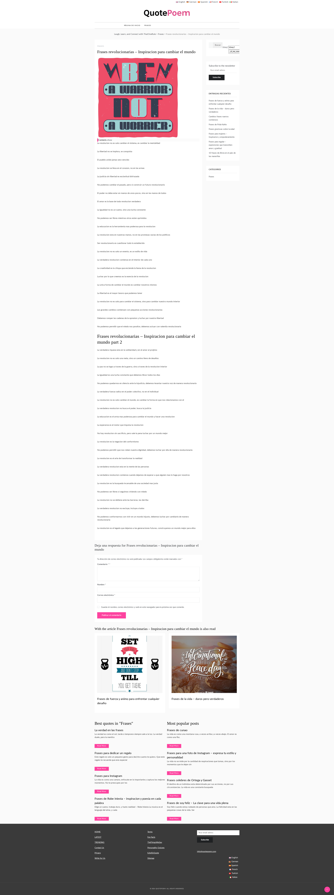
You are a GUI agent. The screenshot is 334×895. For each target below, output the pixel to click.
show (109, 140)
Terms (150, 832)
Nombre (101, 585)
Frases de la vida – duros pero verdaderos (198, 699)
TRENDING (99, 842)
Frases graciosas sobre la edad (221, 129)
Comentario (103, 564)
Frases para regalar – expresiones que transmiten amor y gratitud (220, 145)
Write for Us (100, 858)
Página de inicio (132, 25)
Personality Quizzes (156, 848)
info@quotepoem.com (206, 852)
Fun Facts (151, 837)
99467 (225, 47)
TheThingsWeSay (154, 842)
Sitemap (150, 858)
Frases (147, 25)
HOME (98, 832)
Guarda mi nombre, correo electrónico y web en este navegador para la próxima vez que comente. (142, 607)
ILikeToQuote (153, 853)
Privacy (98, 853)
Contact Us (99, 848)
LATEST (98, 837)
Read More (101, 746)
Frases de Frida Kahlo (218, 125)
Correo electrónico (106, 595)
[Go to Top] (327, 889)
